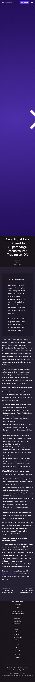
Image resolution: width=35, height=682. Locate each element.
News (17, 262)
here (23, 330)
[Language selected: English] (15, 678)
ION (17, 258)
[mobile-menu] (32, 2)
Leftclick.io (9, 670)
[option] (1, 676)
